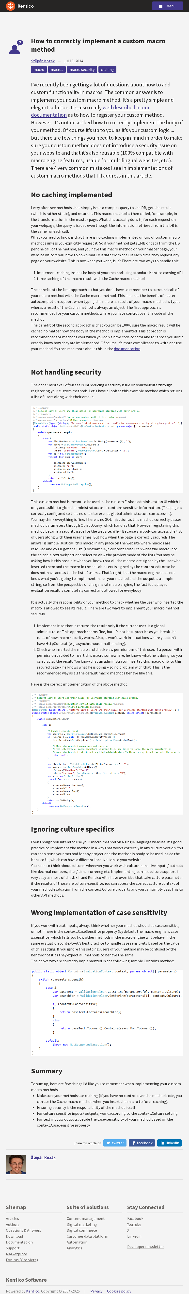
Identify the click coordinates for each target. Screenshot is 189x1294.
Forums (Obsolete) (22, 1259)
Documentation (19, 1242)
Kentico (32, 1291)
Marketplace (16, 1253)
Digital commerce (82, 1230)
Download (14, 1236)
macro (38, 69)
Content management (86, 1218)
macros (57, 69)
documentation (127, 348)
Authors (12, 1224)
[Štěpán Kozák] (16, 1164)
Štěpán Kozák (43, 60)
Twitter (117, 1142)
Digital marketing (82, 1224)
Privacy (96, 1291)
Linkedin (134, 1236)
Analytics (74, 1247)
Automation (77, 1242)
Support (13, 1247)
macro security (82, 69)
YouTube (134, 1224)
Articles (12, 1218)
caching (107, 69)
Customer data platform (87, 1236)
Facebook (144, 1142)
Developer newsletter (145, 1246)
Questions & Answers (23, 1230)
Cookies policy (119, 1291)
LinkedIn (172, 1142)
